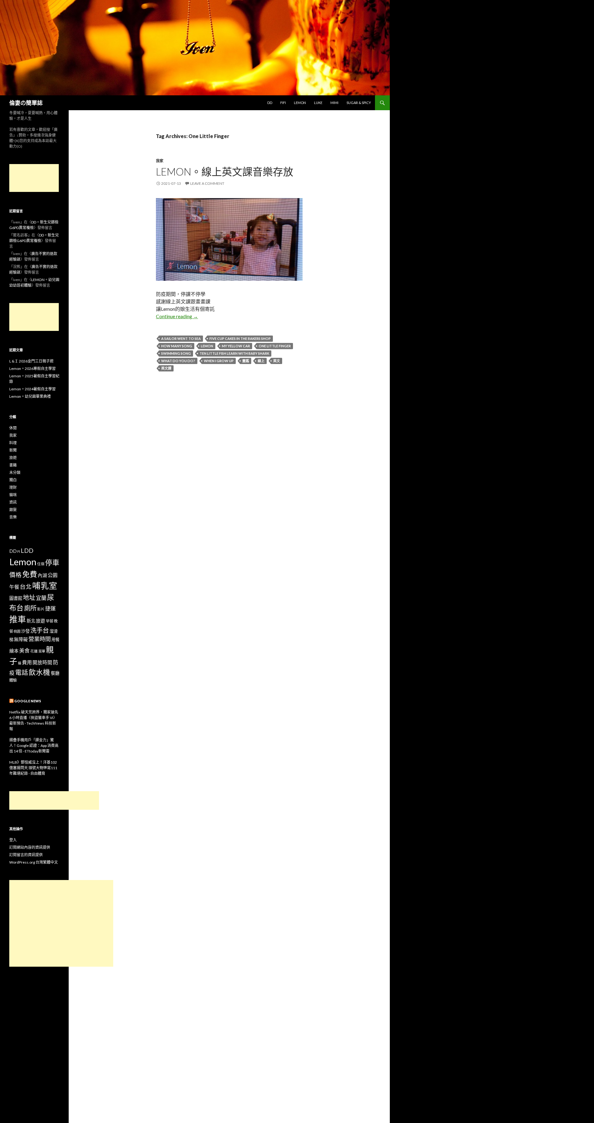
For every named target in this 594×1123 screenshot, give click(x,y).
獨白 (13, 480)
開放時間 (42, 662)
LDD (27, 550)
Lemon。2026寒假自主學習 (32, 368)
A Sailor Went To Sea (181, 338)
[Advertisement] (34, 178)
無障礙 (21, 639)
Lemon (300, 103)
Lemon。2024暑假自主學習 (32, 389)
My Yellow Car (236, 346)
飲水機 (39, 672)
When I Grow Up (219, 361)
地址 (29, 597)
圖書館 (15, 598)
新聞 (13, 450)
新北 (31, 620)
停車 (52, 562)
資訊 (13, 502)
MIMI (334, 103)
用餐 (55, 639)
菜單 (41, 651)
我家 (159, 160)
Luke (318, 103)
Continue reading (177, 316)
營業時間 (39, 638)
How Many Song (176, 346)
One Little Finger (275, 346)
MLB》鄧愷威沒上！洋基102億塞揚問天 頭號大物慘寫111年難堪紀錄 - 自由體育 (33, 768)
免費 (29, 574)
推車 (17, 619)
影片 (41, 609)
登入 (13, 840)
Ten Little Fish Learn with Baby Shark (234, 353)
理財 (13, 487)
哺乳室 (44, 586)
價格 (15, 574)
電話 (21, 672)
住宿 (41, 564)
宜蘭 (41, 598)
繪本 (14, 650)
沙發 (25, 631)
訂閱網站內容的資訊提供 (29, 847)
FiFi (283, 103)
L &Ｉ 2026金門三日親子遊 (31, 361)
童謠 (245, 361)
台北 (26, 586)
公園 (53, 575)
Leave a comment (207, 183)
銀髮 (13, 509)
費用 (27, 662)
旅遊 (13, 457)
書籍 (13, 465)
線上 (261, 361)
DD (269, 103)
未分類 (14, 472)
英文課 (166, 368)
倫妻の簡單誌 (26, 102)
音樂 (13, 517)
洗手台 (39, 630)
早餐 (49, 621)
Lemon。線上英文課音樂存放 (224, 171)
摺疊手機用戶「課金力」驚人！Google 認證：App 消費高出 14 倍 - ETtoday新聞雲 (33, 745)
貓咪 (13, 494)
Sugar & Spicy (358, 103)
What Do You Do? (178, 361)
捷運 (50, 608)
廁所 (30, 608)
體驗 (13, 680)
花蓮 (34, 651)
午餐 (14, 587)
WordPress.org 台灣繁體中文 (33, 862)
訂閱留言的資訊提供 (26, 854)
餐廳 (55, 673)
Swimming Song (176, 353)
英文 (276, 361)
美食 (24, 650)
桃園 (17, 631)
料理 (13, 442)
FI (18, 551)
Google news (27, 701)
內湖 (42, 575)
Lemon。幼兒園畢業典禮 (30, 396)
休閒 (13, 428)
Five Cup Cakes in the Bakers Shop (240, 338)
